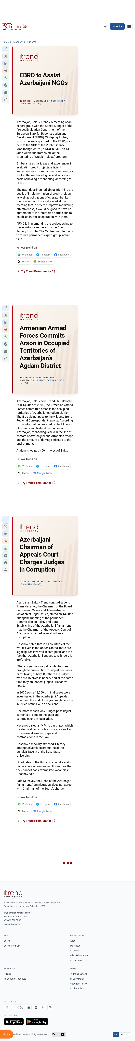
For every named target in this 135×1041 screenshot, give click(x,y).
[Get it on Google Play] (37, 1021)
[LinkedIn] (43, 1007)
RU (127, 1034)
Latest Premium (12, 945)
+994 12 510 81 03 (12, 920)
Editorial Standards (80, 955)
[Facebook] (14, 1007)
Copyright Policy (78, 983)
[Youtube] (29, 1007)
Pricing (7, 973)
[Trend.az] (14, 26)
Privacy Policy (77, 978)
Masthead (75, 945)
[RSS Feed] (50, 1007)
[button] (6, 49)
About (73, 940)
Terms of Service (78, 973)
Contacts (75, 950)
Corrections (76, 960)
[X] (21, 1007)
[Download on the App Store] (14, 1021)
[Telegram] (36, 1007)
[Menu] (129, 26)
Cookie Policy (77, 988)
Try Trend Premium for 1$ (38, 271)
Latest (7, 940)
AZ (122, 1034)
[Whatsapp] (7, 1007)
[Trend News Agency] (13, 893)
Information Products (15, 978)
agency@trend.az (12, 924)
